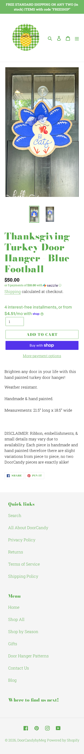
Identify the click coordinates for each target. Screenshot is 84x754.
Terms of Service (24, 564)
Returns (15, 551)
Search (14, 515)
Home (13, 607)
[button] (42, 285)
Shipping (12, 291)
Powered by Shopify (63, 740)
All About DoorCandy (28, 527)
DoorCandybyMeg (31, 740)
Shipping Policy (23, 576)
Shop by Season (23, 631)
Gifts (12, 643)
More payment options (42, 355)
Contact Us (18, 668)
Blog (12, 680)
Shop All (16, 619)
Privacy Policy (21, 539)
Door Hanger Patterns (28, 655)
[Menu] (76, 38)
